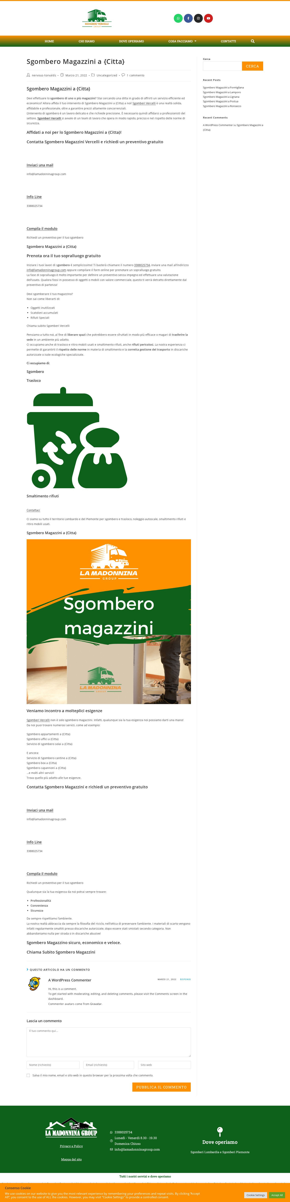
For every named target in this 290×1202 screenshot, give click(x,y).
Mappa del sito (71, 1159)
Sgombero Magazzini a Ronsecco (222, 106)
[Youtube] (208, 18)
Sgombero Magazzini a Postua (220, 101)
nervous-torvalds (44, 75)
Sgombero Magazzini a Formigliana (223, 87)
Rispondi (185, 979)
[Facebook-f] (188, 18)
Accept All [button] (277, 1195)
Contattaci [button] (33, 510)
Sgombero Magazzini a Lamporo (222, 92)
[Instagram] (198, 18)
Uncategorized (107, 75)
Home (49, 41)
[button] (252, 41)
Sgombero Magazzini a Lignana (221, 97)
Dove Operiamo (131, 41)
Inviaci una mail (40, 165)
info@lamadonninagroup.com (46, 270)
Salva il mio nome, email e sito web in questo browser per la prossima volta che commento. (93, 1075)
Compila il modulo (42, 228)
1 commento (135, 75)
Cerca (206, 59)
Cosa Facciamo (180, 41)
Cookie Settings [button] (256, 1195)
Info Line (34, 196)
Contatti (228, 41)
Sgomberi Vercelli (144, 103)
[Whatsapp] (178, 18)
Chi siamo (86, 41)
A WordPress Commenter (69, 980)
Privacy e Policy (71, 1146)
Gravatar (96, 1004)
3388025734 (142, 265)
